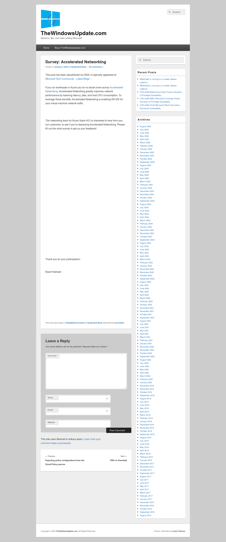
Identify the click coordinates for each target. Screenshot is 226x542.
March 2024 (145, 220)
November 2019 (147, 388)
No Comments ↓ (96, 66)
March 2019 (145, 414)
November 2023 (147, 233)
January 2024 (146, 226)
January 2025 (146, 187)
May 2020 (144, 369)
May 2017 (144, 486)
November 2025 (147, 155)
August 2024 (145, 204)
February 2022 (146, 301)
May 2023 (144, 252)
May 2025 (144, 174)
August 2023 (145, 242)
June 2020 (144, 366)
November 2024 (147, 194)
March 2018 (145, 453)
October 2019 (146, 392)
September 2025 (147, 162)
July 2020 (144, 362)
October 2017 (146, 469)
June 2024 (144, 210)
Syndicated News (78, 66)
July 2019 (144, 401)
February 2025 (146, 184)
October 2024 (146, 197)
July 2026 (144, 129)
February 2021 (146, 340)
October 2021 (146, 314)
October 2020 (146, 353)
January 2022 (146, 304)
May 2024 (144, 213)
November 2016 (147, 505)
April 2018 (144, 450)
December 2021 (147, 307)
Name (50, 397)
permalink (119, 322)
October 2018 (146, 431)
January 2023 (146, 265)
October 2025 (146, 158)
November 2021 (147, 311)
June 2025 (144, 171)
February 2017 (146, 495)
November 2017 (147, 466)
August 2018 (145, 437)
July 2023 (144, 246)
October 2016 (146, 508)
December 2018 (147, 424)
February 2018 (146, 456)
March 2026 (145, 142)
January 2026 (146, 148)
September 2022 (147, 278)
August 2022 (145, 281)
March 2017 (145, 492)
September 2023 (147, 239)
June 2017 (144, 482)
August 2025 (145, 165)
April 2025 (144, 178)
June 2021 (144, 327)
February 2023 (146, 262)
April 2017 (144, 489)
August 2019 (145, 398)
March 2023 (145, 259)
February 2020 (146, 379)
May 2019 (144, 408)
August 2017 (145, 476)
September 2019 (147, 395)
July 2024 (144, 207)
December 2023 (147, 230)
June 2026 (144, 132)
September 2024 (147, 200)
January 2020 (146, 382)
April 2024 (144, 217)
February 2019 (146, 418)
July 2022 (144, 285)
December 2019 (147, 385)
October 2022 (146, 275)
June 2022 (144, 288)
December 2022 (147, 268)
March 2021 (145, 336)
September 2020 (147, 356)
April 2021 (144, 333)
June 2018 (144, 443)
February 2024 (146, 223)
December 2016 (147, 502)
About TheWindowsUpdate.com (70, 47)
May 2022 (144, 291)
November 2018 (147, 427)
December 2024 (147, 191)
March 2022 (145, 298)
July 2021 (144, 324)
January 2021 (146, 343)
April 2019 (144, 411)
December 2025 (147, 152)
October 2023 (146, 236)
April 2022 (144, 294)
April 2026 (144, 139)
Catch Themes (178, 531)
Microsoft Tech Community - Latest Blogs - (68, 78)
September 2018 (147, 434)
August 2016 (145, 515)
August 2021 (145, 320)
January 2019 (146, 421)
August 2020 (145, 359)
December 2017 (147, 463)
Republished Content (75, 322)
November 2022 (147, 272)
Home (46, 47)
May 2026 (144, 135)
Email (50, 409)
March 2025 (145, 181)
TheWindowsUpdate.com (74, 33)
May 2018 (144, 447)
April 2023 (144, 256)
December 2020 (147, 346)
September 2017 (147, 473)
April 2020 (144, 372)
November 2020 (147, 349)
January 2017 (146, 499)
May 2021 (144, 330)
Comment (53, 355)
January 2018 (146, 460)
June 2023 (144, 249)
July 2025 (144, 168)
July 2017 (144, 479)
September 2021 (147, 317)
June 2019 (144, 404)
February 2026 (146, 145)
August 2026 (145, 126)
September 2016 (147, 511)
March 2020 (145, 375)
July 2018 (144, 440)
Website (51, 422)
